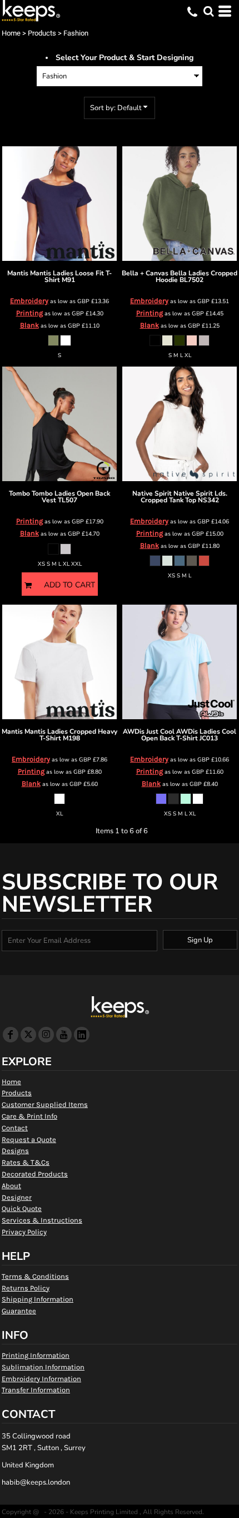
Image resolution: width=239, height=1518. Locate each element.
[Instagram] (46, 1034)
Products (42, 33)
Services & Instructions (42, 1220)
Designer (17, 1197)
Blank (29, 325)
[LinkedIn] (81, 1034)
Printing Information (35, 1355)
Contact (15, 1128)
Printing (29, 313)
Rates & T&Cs (25, 1162)
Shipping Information (37, 1299)
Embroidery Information (41, 1378)
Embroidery (29, 300)
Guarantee (19, 1311)
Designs (15, 1150)
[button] (208, 11)
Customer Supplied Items (45, 1104)
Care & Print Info (29, 1116)
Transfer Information (36, 1390)
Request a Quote (29, 1139)
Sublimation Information (43, 1367)
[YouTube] (64, 1034)
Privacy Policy (24, 1232)
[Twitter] (28, 1034)
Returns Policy (25, 1288)
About (11, 1185)
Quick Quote (22, 1208)
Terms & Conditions (35, 1276)
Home (11, 33)
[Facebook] (10, 1034)
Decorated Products (35, 1174)
